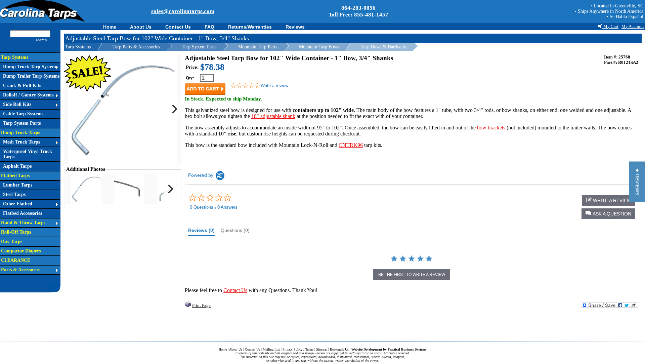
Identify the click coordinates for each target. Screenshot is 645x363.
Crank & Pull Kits (22, 85)
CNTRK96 (351, 145)
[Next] (173, 109)
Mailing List (271, 349)
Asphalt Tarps (17, 166)
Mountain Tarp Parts (257, 46)
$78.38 (212, 67)
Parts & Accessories (20, 269)
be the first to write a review (411, 274)
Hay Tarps (11, 241)
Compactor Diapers (21, 250)
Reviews (295, 27)
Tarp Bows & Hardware (383, 46)
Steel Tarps (14, 194)
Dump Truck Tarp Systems (30, 66)
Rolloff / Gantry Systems (28, 94)
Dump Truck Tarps (20, 132)
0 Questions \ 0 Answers (214, 207)
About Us (141, 27)
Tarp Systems (14, 57)
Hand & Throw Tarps (23, 222)
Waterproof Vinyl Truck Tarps (27, 154)
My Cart (610, 26)
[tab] (201, 232)
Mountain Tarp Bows (319, 46)
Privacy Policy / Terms (298, 349)
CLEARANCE (15, 260)
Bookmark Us (339, 349)
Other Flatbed (17, 203)
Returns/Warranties (250, 27)
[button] (608, 213)
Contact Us (178, 27)
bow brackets (491, 127)
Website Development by (388, 349)
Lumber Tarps (17, 185)
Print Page (201, 305)
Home (109, 27)
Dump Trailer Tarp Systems (31, 76)
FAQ (209, 27)
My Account (632, 26)
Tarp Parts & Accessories (136, 46)
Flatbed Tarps (15, 175)
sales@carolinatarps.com (182, 11)
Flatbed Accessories (22, 213)
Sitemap (321, 349)
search (41, 39)
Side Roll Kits (17, 104)
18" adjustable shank (273, 116)
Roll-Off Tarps (16, 232)
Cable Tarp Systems (23, 113)
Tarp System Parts (22, 123)
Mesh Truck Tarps (21, 142)
